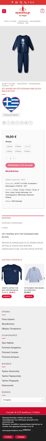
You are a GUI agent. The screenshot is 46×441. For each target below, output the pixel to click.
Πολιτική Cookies (10, 352)
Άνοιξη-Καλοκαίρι (21, 192)
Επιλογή (7, 296)
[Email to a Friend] (22, 123)
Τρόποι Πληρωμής (10, 380)
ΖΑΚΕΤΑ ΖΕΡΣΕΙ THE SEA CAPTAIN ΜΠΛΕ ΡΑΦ (10, 290)
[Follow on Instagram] (31, 2)
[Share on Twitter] (13, 123)
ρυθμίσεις (27, 430)
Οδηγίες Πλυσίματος (11, 328)
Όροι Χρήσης (8, 343)
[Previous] (1, 283)
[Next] (44, 283)
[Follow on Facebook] (28, 2)
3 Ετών (21, 190)
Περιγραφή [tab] (6, 218)
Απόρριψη (20, 437)
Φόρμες (8, 197)
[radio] (9, 146)
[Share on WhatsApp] (4, 123)
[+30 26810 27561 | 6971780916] (25, 2)
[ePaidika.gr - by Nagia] (23, 11)
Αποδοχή (8, 437)
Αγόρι (12, 192)
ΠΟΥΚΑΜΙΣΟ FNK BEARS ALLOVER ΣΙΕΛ (34, 289)
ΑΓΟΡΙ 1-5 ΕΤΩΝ (10, 21)
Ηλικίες (9, 142)
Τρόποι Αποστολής (10, 371)
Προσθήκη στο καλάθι (20, 165)
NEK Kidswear (17, 201)
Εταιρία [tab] (5, 228)
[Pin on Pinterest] (26, 123)
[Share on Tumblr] (31, 123)
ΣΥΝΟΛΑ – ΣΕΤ (23, 23)
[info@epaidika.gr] (16, 2)
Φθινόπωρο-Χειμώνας (26, 195)
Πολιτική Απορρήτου (11, 347)
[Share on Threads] (17, 123)
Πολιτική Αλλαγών (10, 357)
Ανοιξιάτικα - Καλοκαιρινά (29, 21)
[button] (4, 11)
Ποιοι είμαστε (8, 319)
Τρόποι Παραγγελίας (11, 376)
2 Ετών (15, 190)
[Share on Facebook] (9, 123)
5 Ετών (34, 190)
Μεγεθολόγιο (12, 171)
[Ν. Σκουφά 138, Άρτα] (13, 2)
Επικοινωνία (7, 385)
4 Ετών (28, 190)
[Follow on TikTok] (33, 2)
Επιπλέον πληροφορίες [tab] (12, 223)
